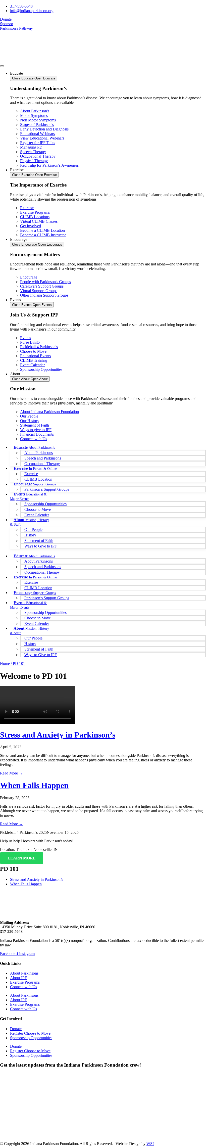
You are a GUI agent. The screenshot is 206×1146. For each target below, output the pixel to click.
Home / (6, 663)
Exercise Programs (25, 982)
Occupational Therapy (42, 464)
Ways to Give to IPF (40, 546)
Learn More (22, 858)
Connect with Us (23, 987)
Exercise (31, 474)
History (30, 535)
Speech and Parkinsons (42, 458)
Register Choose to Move (30, 1033)
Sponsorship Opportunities (45, 504)
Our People (33, 529)
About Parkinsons (38, 452)
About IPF (18, 978)
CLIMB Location (38, 479)
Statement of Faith (38, 540)
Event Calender (36, 515)
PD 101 (19, 663)
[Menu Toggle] (2, 66)
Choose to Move (37, 509)
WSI (150, 1143)
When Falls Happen (34, 785)
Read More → (11, 773)
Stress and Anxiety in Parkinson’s (57, 734)
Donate (16, 1029)
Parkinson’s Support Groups (46, 489)
